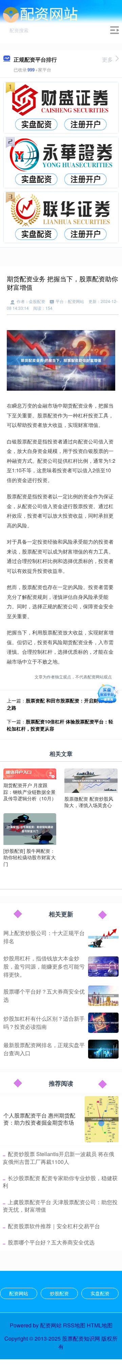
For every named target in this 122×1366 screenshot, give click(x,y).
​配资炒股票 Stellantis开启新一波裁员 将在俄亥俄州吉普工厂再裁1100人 (58, 1157)
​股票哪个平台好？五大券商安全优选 (51, 1242)
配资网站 (18, 1293)
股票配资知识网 (81, 1338)
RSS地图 (74, 1325)
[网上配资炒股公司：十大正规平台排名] (103, 937)
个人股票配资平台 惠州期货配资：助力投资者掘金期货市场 (39, 1118)
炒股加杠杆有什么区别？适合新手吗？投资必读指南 (44, 1023)
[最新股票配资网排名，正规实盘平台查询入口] (103, 1049)
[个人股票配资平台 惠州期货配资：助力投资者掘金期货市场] (102, 1119)
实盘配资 (99, 1293)
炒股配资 (59, 1293)
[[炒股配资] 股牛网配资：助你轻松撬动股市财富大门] (29, 828)
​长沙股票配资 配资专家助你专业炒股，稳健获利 (60, 1181)
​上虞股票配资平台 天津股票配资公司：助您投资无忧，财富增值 (60, 1205)
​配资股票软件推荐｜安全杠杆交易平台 (54, 1226)
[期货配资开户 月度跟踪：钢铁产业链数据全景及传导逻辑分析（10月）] (29, 773)
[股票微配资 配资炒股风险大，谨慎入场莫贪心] (90, 780)
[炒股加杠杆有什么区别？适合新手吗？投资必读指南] (103, 1023)
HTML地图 (100, 1325)
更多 (107, 59)
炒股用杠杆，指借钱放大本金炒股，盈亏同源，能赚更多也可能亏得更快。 (44, 966)
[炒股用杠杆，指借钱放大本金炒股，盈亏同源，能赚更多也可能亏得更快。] (103, 966)
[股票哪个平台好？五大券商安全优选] (103, 995)
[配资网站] (40, 14)
